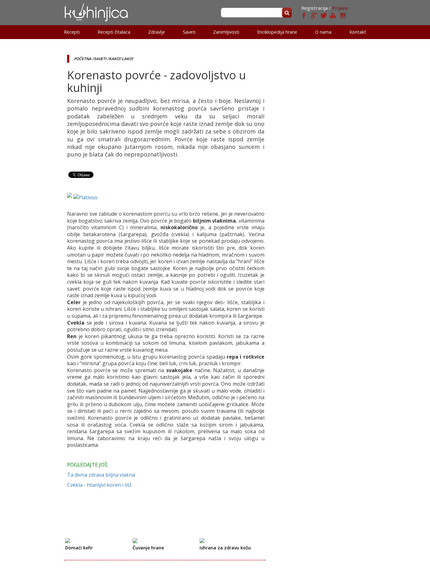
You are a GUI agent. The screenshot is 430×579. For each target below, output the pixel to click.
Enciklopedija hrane (277, 32)
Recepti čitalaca (114, 32)
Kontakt (357, 32)
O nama (323, 32)
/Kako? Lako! (120, 58)
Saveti (189, 32)
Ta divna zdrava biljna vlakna (101, 474)
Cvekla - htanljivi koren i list (99, 484)
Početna (82, 58)
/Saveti (99, 58)
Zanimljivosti (226, 32)
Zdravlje (156, 32)
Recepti (72, 32)
